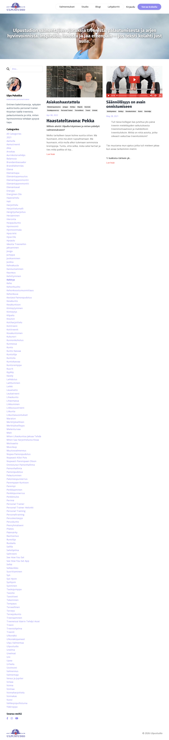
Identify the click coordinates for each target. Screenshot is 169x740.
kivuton (11, 318)
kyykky (10, 372)
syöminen (12, 585)
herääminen (13, 215)
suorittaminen (14, 571)
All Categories (14, 133)
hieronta (11, 219)
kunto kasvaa (14, 350)
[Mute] (150, 96)
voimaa (10, 688)
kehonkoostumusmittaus (20, 290)
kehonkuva (12, 293)
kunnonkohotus (15, 340)
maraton (11, 418)
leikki (10, 386)
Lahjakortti (114, 6)
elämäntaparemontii (18, 179)
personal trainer (67, 110)
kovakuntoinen (131, 111)
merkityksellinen (15, 421)
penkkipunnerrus (53, 110)
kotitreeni (12, 325)
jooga (9, 251)
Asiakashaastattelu (63, 102)
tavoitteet (12, 596)
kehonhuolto (13, 286)
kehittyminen (111, 111)
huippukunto (14, 222)
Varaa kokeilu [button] (149, 6)
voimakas (12, 696)
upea (9, 660)
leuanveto (12, 389)
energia (11, 190)
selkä (9, 564)
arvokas (11, 151)
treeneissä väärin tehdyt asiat (23, 621)
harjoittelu (12, 204)
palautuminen (14, 475)
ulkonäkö (12, 635)
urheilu (94, 110)
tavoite (11, 592)
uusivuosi (12, 667)
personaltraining (15, 514)
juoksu (10, 261)
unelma (11, 649)
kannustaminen (15, 268)
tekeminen (12, 599)
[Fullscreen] (160, 96)
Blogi (98, 6)
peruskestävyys (15, 518)
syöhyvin (11, 582)
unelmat (11, 653)
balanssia (12, 158)
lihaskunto (12, 397)
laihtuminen (13, 382)
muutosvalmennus (16, 450)
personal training (16, 510)
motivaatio (12, 443)
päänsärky (12, 532)
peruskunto (13, 521)
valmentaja (13, 674)
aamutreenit (13, 144)
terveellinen (79, 110)
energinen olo (14, 194)
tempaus (12, 603)
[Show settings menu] (155, 96)
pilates (10, 528)
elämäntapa (13, 172)
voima (10, 685)
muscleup (12, 446)
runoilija (11, 539)
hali (9, 201)
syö (8, 575)
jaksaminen (13, 247)
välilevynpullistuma (17, 703)
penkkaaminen (14, 489)
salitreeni (12, 553)
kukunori (11, 336)
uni (8, 656)
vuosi (9, 699)
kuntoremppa (14, 365)
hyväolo (11, 240)
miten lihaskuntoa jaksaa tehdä (24, 436)
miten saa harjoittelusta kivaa (23, 439)
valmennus (12, 671)
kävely (10, 375)
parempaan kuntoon (18, 482)
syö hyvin (12, 578)
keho (9, 283)
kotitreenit (12, 329)
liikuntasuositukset (17, 414)
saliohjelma (13, 550)
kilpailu (79, 107)
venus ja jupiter (15, 678)
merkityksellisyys (16, 425)
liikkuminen (13, 404)
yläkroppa (12, 706)
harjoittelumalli (15, 208)
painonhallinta (14, 468)
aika (9, 147)
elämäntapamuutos (54, 107)
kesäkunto (12, 300)
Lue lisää (51, 154)
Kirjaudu (130, 6)
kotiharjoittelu (14, 322)
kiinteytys (12, 311)
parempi (11, 486)
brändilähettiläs (15, 165)
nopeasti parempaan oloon (21, 461)
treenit (10, 631)
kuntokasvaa (13, 361)
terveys (11, 610)
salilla (10, 546)
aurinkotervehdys (16, 155)
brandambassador (16, 162)
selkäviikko (12, 567)
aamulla (11, 140)
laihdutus (12, 379)
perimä (10, 500)
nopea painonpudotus (19, 454)
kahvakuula (13, 265)
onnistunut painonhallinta (21, 464)
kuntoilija (148, 111)
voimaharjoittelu (16, 692)
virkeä (10, 681)
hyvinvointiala (14, 229)
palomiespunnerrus (17, 478)
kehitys (72, 107)
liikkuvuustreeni (15, 407)
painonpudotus (15, 471)
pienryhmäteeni (15, 525)
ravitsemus (13, 535)
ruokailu (11, 543)
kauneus (11, 272)
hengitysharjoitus (16, 211)
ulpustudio (13, 646)
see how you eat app (18, 560)
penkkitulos (13, 496)
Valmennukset (67, 6)
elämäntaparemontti (18, 183)
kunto (140, 111)
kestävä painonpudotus (19, 297)
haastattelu (13, 197)
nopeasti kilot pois (17, 457)
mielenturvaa (14, 429)
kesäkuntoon (14, 304)
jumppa (65, 107)
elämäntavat (13, 187)
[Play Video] (108, 96)
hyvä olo (11, 236)
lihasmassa (13, 400)
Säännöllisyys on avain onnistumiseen (125, 104)
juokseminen (13, 258)
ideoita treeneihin (16, 244)
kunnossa (12, 343)
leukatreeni (13, 393)
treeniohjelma (14, 628)
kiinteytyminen (15, 308)
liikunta (11, 411)
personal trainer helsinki (20, 507)
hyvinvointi (12, 226)
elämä (10, 169)
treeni (88, 110)
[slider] (132, 96)
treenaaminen (14, 617)
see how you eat (15, 557)
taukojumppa (14, 589)
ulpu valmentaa (15, 642)
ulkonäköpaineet (16, 639)
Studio (85, 6)
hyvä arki (11, 233)
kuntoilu (87, 107)
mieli (9, 432)
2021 (9, 137)
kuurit (10, 368)
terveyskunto (14, 614)
